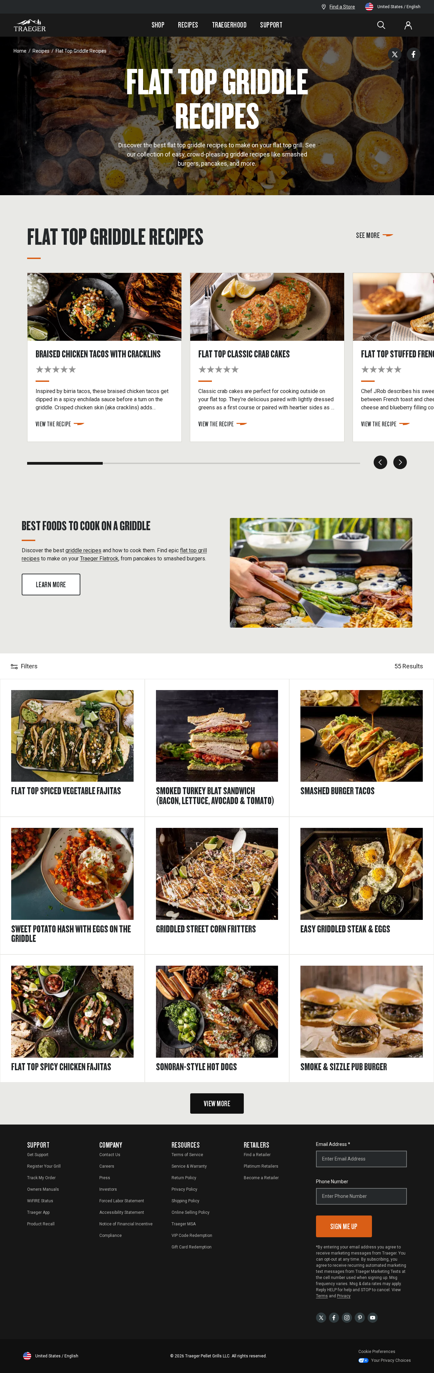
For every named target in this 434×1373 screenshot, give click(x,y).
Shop (158, 25)
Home (20, 51)
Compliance (110, 1235)
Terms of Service (187, 1154)
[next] (400, 462)
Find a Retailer (257, 1154)
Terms (322, 1296)
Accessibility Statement (121, 1212)
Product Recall (41, 1224)
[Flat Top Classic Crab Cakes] (271, 357)
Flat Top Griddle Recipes (81, 51)
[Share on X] (394, 54)
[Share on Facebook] (413, 54)
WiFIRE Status (40, 1201)
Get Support (37, 1154)
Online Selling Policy (191, 1212)
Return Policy (184, 1177)
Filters (29, 666)
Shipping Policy (185, 1201)
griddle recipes (83, 550)
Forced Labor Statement (121, 1201)
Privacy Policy (184, 1189)
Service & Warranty (189, 1166)
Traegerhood (229, 25)
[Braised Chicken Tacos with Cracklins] (108, 357)
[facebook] (334, 1317)
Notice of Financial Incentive (126, 1224)
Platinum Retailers (261, 1166)
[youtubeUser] (373, 1317)
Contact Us (109, 1154)
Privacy (344, 1296)
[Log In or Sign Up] (408, 25)
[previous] (380, 462)
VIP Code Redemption (192, 1235)
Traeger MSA (184, 1224)
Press (104, 1177)
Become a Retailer (261, 1177)
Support (271, 25)
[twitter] (321, 1317)
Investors (108, 1189)
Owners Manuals (43, 1189)
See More (368, 235)
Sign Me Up (344, 1226)
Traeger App (38, 1212)
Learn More (51, 584)
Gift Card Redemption (192, 1247)
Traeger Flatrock (99, 558)
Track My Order (41, 1177)
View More (217, 1103)
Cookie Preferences (376, 1351)
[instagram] (347, 1317)
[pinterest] (360, 1317)
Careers (106, 1166)
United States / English (398, 6)
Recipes (188, 25)
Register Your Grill (44, 1166)
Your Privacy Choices (391, 1360)
